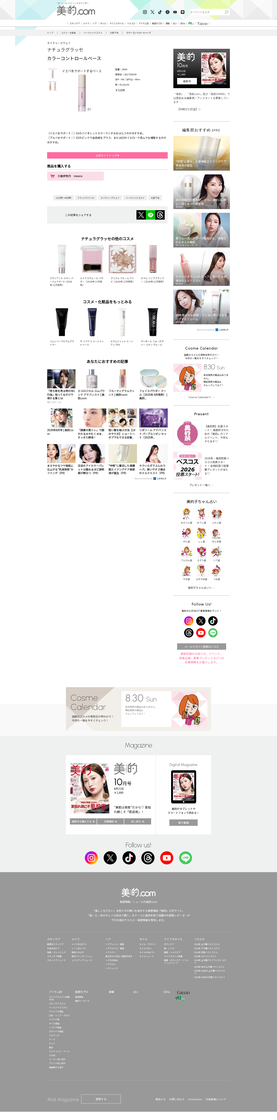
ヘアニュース (112, 968)
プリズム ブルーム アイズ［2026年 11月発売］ (122, 279)
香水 (51, 1047)
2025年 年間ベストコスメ (206, 952)
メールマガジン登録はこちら (201, 646)
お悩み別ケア (53, 948)
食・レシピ (169, 948)
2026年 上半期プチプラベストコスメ (210, 961)
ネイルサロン (145, 948)
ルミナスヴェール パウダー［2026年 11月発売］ (91, 281)
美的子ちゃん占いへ (200, 587)
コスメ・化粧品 (68, 32)
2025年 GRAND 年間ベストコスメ (209, 977)
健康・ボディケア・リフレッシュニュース (176, 961)
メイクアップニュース (82, 960)
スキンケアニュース (56, 960)
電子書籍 (183, 823)
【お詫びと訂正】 (189, 109)
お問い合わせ (176, 1099)
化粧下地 (114, 32)
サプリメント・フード (59, 1051)
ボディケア (169, 944)
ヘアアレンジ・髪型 (115, 944)
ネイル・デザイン (147, 944)
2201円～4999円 (63, 197)
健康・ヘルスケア (172, 952)
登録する (101, 1099)
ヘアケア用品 (55, 1027)
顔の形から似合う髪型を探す (119, 956)
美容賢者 (79, 996)
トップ (50, 32)
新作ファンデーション (82, 956)
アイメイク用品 (56, 1011)
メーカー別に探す (57, 1059)
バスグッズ (54, 1035)
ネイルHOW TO (146, 952)
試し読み (136, 821)
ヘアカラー (111, 952)
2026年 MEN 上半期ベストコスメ (209, 966)
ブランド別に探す (57, 1063)
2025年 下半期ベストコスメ (207, 948)
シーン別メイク (79, 948)
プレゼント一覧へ (199, 485)
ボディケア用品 (56, 1031)
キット (52, 1043)
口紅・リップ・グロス (59, 1015)
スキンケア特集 (54, 956)
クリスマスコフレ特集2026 (59, 998)
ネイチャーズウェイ (59, 43)
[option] (52, 73)
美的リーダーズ (82, 1000)
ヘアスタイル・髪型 (115, 948)
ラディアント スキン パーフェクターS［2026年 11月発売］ (61, 281)
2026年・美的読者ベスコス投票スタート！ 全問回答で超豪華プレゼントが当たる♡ (216, 465)
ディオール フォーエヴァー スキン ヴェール (152, 343)
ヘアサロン (111, 964)
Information (195, 1099)
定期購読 (109, 821)
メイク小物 (54, 1019)
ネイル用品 (54, 1023)
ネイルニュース (146, 956)
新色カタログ (78, 952)
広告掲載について (216, 1099)
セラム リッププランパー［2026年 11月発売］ (153, 279)
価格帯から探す (56, 1067)
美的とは (160, 1099)
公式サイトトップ (106, 155)
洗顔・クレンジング (56, 952)
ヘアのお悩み (112, 960)
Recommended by (144, 478)
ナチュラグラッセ (65, 49)
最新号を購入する (82, 821)
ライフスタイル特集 (173, 956)
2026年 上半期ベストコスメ (207, 944)
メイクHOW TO (79, 944)
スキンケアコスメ (57, 1003)
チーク (52, 1039)
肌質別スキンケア (55, 944)
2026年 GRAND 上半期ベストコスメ (209, 972)
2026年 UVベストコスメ (205, 956)
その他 (52, 1055)
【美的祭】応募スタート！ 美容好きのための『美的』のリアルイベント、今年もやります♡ (216, 433)
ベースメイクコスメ (93, 32)
